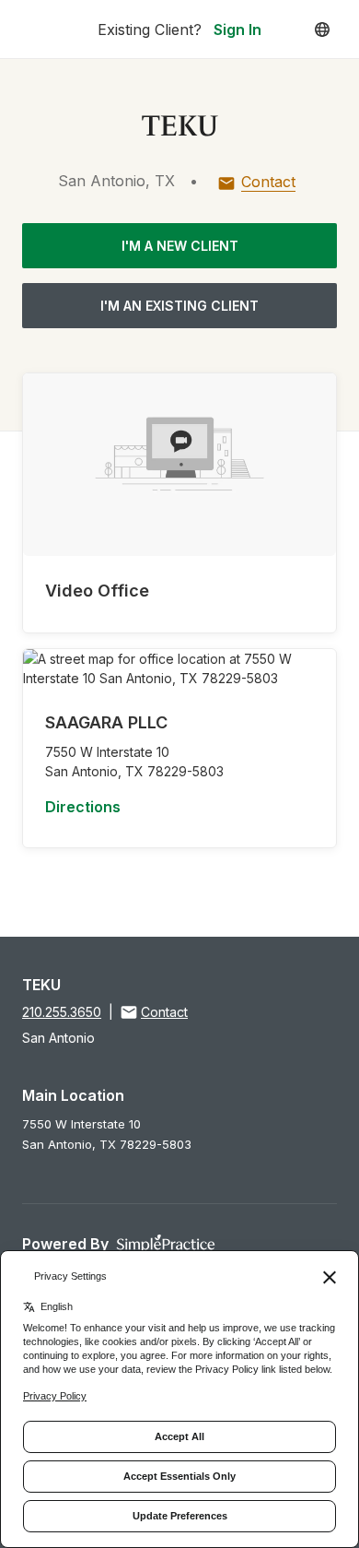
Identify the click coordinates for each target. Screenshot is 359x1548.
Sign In (237, 29)
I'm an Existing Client (179, 305)
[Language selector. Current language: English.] (322, 29)
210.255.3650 (61, 1012)
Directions (83, 807)
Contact (268, 181)
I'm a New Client (180, 246)
